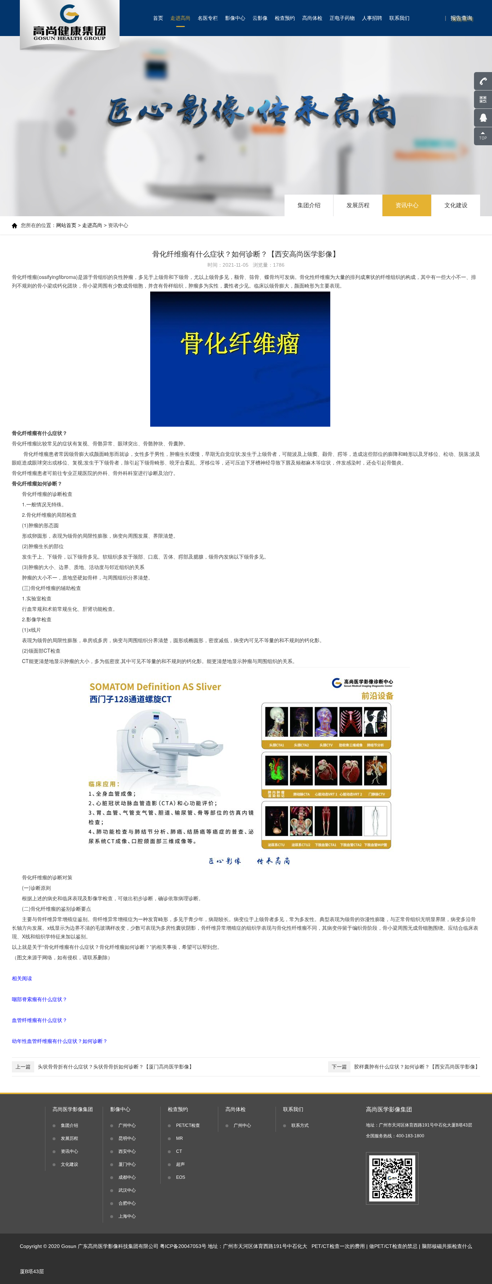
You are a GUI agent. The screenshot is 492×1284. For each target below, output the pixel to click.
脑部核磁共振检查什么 (447, 1246)
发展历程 (358, 205)
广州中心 (127, 1125)
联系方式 (300, 1125)
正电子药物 (342, 18)
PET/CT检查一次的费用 (338, 1246)
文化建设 (456, 205)
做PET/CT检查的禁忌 (393, 1246)
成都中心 (127, 1177)
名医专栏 (208, 18)
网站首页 (66, 225)
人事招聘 (372, 18)
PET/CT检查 (188, 1125)
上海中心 (127, 1216)
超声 (180, 1164)
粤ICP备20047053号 (183, 1246)
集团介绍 (309, 205)
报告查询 (461, 18)
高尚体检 (312, 18)
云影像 (260, 18)
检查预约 (285, 18)
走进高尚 (180, 18)
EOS (180, 1177)
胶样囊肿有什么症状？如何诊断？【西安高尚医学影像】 (406, 1067)
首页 (158, 18)
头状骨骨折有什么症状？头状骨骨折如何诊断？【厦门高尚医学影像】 (104, 1067)
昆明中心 (127, 1138)
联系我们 (399, 18)
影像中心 (235, 18)
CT (179, 1151)
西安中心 (127, 1151)
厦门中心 (127, 1164)
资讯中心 (407, 205)
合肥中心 (127, 1203)
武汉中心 (127, 1190)
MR (179, 1138)
